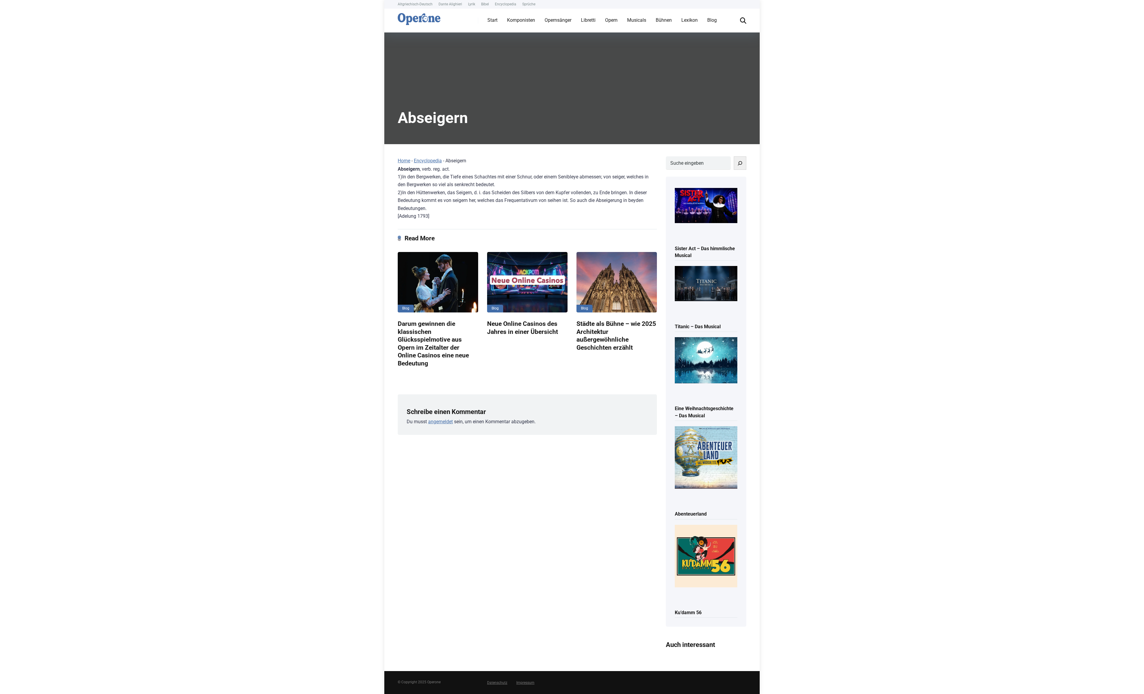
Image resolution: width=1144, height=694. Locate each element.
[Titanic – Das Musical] (706, 284)
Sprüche (528, 4)
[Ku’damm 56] (706, 556)
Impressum (525, 683)
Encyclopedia (505, 4)
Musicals (636, 20)
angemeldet (440, 421)
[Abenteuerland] (706, 458)
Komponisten (521, 20)
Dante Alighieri (450, 4)
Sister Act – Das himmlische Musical (705, 252)
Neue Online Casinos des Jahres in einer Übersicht (522, 327)
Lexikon (689, 20)
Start (492, 20)
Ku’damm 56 (688, 612)
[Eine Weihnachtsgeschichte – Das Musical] (706, 361)
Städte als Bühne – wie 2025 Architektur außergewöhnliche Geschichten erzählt (616, 335)
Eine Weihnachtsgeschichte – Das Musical (704, 412)
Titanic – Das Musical (698, 326)
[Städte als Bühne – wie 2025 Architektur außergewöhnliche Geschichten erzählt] (616, 282)
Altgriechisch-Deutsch (415, 4)
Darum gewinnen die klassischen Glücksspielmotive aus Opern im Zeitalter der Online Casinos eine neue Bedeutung (433, 343)
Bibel (485, 4)
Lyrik (471, 4)
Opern (611, 20)
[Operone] (419, 17)
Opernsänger (558, 20)
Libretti (588, 20)
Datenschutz (497, 683)
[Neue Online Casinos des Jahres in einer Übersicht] (527, 282)
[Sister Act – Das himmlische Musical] (706, 206)
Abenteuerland (691, 514)
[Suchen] (740, 163)
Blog (712, 20)
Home (404, 161)
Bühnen (664, 20)
